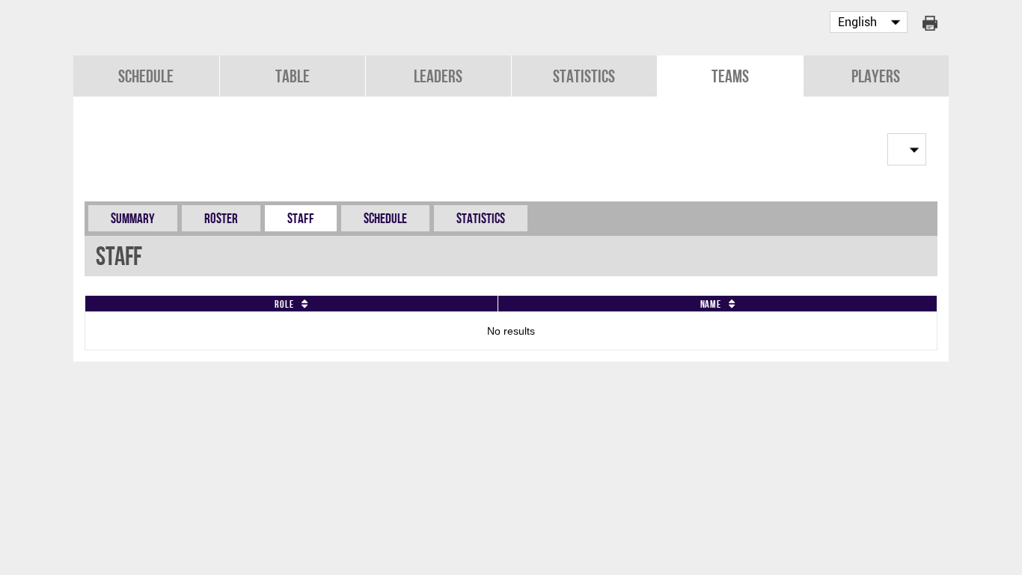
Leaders (438, 76)
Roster (221, 218)
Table (292, 76)
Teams (730, 76)
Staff (300, 218)
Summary (133, 218)
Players (875, 76)
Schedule (146, 76)
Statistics (584, 76)
